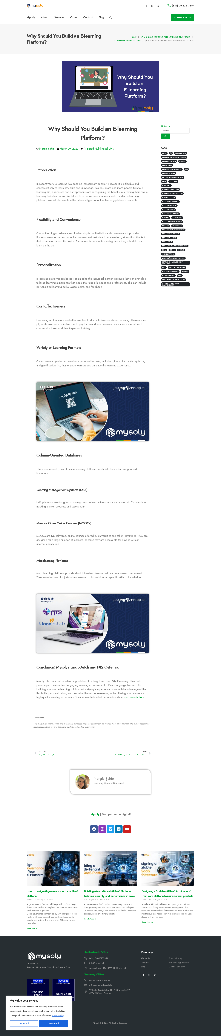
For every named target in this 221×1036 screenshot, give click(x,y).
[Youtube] (127, 829)
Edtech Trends (169, 238)
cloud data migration (172, 193)
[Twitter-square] (110, 829)
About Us (145, 958)
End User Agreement (179, 962)
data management (170, 201)
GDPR (172, 250)
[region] (39, 1013)
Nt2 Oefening (168, 275)
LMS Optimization (177, 267)
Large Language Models (173, 258)
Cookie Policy (58, 1015)
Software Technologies (173, 279)
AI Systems (167, 165)
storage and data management (170, 284)
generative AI (168, 254)
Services (59, 17)
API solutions (168, 173)
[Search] (165, 136)
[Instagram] (152, 6)
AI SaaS (182, 161)
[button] (110, 18)
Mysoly (31, 17)
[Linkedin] (119, 829)
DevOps (165, 218)
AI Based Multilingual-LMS (99, 149)
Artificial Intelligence (172, 177)
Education (167, 242)
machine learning (170, 271)
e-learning (177, 218)
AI (171, 153)
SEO (179, 275)
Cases (73, 17)
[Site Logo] (35, 6)
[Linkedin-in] (158, 6)
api (186, 169)
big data (173, 181)
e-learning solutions (172, 222)
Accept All (54, 1023)
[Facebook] (94, 829)
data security (168, 210)
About (44, 17)
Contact (88, 17)
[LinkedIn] (155, 974)
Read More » (32, 928)
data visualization (170, 214)
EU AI (164, 250)
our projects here (134, 697)
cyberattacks (168, 197)
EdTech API (177, 226)
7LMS (164, 153)
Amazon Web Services (171, 169)
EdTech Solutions (170, 234)
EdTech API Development (173, 230)
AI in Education (169, 161)
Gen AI (181, 250)
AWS (164, 181)
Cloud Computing (170, 189)
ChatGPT (166, 185)
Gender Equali (176, 966)
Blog (101, 17)
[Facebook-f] (147, 6)
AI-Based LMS (180, 153)
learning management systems (172, 263)
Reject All (24, 1023)
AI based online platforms (174, 157)
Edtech (165, 226)
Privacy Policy (175, 958)
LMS (164, 267)
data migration (169, 205)
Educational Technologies (174, 246)
